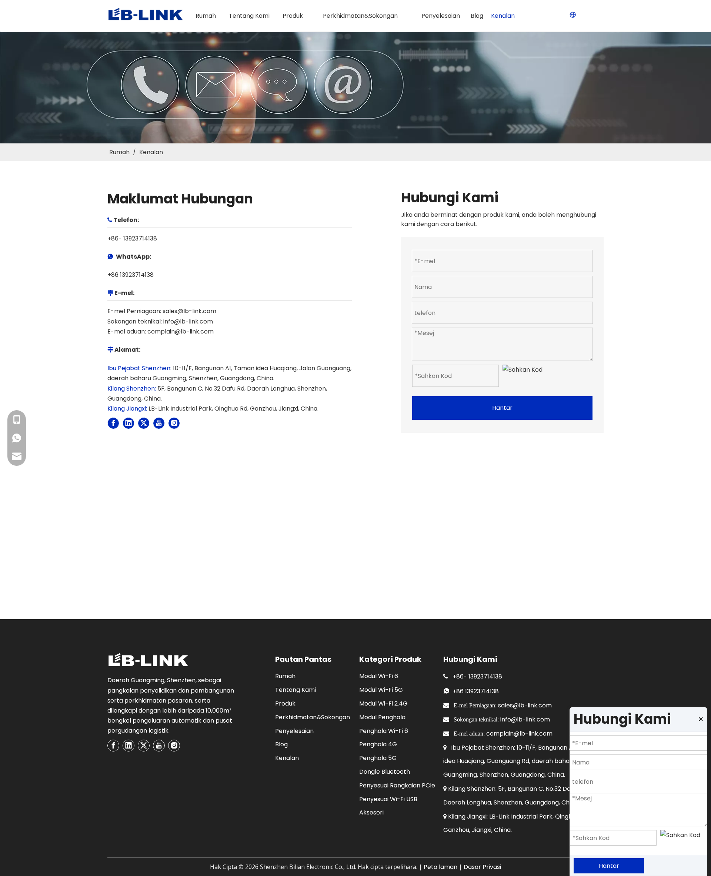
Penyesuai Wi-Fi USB (388, 799)
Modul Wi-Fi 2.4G (383, 703)
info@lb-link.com (188, 321)
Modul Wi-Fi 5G (381, 690)
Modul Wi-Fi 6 (378, 676)
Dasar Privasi (482, 867)
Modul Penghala (382, 717)
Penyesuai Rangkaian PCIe (397, 785)
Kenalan (287, 758)
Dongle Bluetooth (384, 771)
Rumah (285, 676)
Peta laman (440, 867)
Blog (281, 744)
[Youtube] (159, 423)
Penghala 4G (378, 744)
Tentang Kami (295, 690)
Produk (285, 703)
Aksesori (371, 812)
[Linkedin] (128, 423)
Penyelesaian (294, 731)
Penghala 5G (378, 758)
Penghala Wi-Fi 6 (383, 731)
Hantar (502, 408)
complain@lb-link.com (180, 331)
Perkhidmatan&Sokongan (312, 717)
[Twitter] (144, 423)
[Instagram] (174, 423)
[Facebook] (113, 423)
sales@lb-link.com (189, 311)
